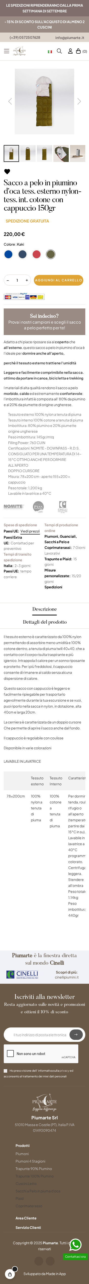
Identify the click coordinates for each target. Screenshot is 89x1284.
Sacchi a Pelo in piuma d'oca (38, 1191)
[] (10, 1274)
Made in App (56, 1273)
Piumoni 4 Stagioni (30, 1161)
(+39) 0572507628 (25, 37)
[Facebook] (38, 1261)
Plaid (19, 1198)
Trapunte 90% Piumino (34, 1168)
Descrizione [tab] (44, 609)
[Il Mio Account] (70, 51)
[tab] (34, 1145)
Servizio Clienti (28, 1227)
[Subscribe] (76, 1034)
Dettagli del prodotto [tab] (45, 622)
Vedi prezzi (30, 531)
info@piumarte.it (69, 37)
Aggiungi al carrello (58, 280)
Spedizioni (53, 587)
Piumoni (22, 1153)
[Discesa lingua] (50, 51)
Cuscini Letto (26, 1183)
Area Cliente (26, 1218)
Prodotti (23, 1145)
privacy (64, 1070)
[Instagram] (50, 1261)
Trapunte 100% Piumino (35, 1176)
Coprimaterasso (29, 1206)
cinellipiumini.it (67, 977)
